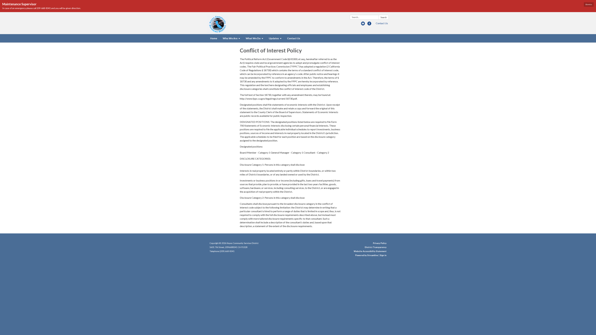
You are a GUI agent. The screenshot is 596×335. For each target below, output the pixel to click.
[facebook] (369, 24)
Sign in (383, 255)
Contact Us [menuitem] (293, 38)
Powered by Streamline (366, 255)
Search (384, 17)
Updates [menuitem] (274, 38)
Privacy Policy (379, 243)
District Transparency (375, 247)
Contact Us (382, 23)
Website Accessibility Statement (370, 251)
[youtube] (363, 24)
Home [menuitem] (213, 38)
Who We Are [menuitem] (230, 38)
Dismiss (588, 4)
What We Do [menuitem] (253, 38)
